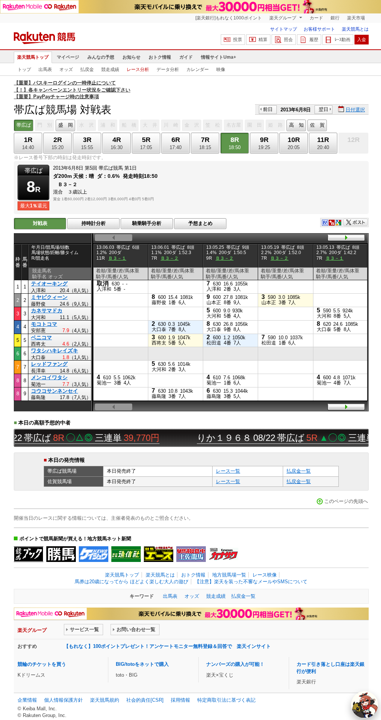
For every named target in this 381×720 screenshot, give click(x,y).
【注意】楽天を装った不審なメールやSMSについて (251, 581)
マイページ (68, 57)
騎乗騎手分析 (146, 223)
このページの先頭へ (346, 501)
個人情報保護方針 (63, 700)
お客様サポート (319, 29)
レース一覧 (228, 471)
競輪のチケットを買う (42, 664)
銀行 (335, 18)
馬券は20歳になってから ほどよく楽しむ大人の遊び (131, 581)
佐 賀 (317, 125)
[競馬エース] (158, 554)
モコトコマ (44, 324)
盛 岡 (65, 125)
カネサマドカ (46, 310)
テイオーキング (49, 284)
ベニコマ (41, 337)
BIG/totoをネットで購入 (142, 664)
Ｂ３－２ (170, 258)
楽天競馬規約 (104, 700)
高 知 (296, 125)
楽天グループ (283, 18)
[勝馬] (61, 554)
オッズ (66, 69)
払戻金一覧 (298, 471)
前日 (268, 109)
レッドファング (49, 364)
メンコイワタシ (49, 377)
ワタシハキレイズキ (54, 350)
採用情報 (180, 700)
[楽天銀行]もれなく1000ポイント (228, 18)
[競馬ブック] (28, 554)
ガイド (186, 57)
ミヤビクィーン (49, 297)
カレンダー (197, 69)
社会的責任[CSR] (145, 700)
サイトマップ (283, 29)
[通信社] (126, 554)
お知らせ (131, 57)
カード (316, 18)
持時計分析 (93, 223)
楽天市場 (356, 18)
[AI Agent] (364, 704)
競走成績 (110, 69)
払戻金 (87, 69)
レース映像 (265, 575)
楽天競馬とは (355, 29)
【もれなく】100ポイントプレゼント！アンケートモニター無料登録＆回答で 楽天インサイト (167, 646)
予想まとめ (200, 223)
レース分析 (138, 69)
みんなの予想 (100, 57)
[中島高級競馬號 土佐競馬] (191, 554)
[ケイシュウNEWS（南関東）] (93, 554)
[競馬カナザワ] (223, 554)
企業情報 (27, 700)
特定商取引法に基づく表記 (226, 700)
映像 (220, 69)
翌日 (323, 109)
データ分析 (168, 69)
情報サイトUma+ (218, 57)
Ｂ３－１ (117, 258)
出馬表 (45, 69)
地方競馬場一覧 (229, 575)
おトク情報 (160, 57)
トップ (24, 69)
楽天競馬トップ (33, 57)
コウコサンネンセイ (54, 391)
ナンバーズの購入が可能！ (235, 664)
